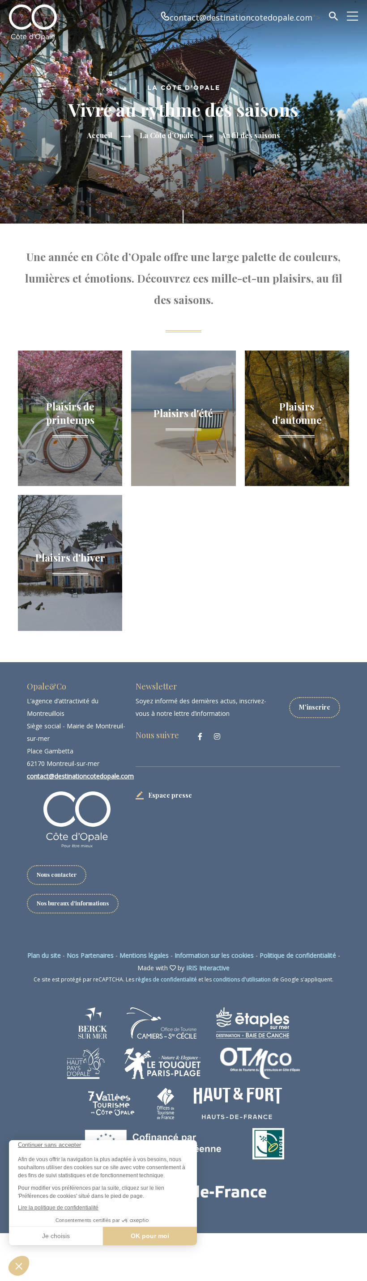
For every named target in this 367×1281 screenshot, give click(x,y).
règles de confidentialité (166, 979)
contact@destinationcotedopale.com (241, 17)
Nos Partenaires (90, 955)
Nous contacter (57, 874)
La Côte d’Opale (167, 135)
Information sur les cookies (214, 955)
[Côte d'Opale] (33, 22)
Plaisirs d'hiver (70, 557)
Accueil (99, 135)
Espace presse (170, 795)
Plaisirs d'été (183, 412)
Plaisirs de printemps (70, 412)
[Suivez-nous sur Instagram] (217, 736)
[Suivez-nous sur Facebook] (200, 736)
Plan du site (44, 955)
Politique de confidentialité (298, 955)
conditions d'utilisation (242, 979)
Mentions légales (144, 955)
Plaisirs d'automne (297, 412)
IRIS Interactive (208, 968)
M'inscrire (314, 707)
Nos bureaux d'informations (73, 903)
